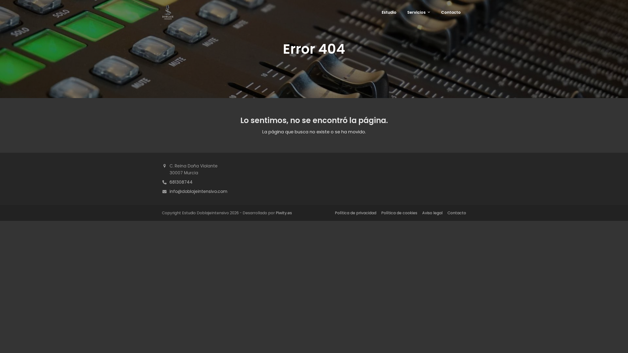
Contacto (456, 212)
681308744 (181, 182)
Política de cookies (399, 212)
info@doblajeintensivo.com (198, 191)
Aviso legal (432, 212)
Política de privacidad (355, 212)
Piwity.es (284, 212)
